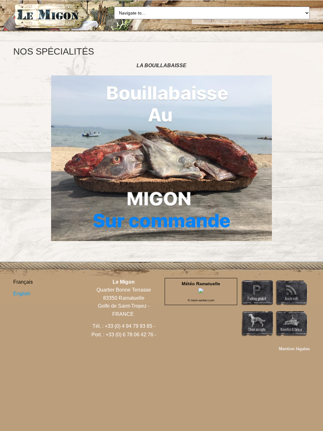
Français (23, 282)
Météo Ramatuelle (201, 283)
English (21, 293)
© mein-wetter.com (201, 300)
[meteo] (200, 291)
